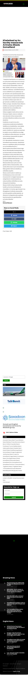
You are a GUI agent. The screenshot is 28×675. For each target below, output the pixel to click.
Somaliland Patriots (8, 464)
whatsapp (15, 222)
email (15, 219)
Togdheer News (17, 466)
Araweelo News (7, 440)
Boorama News (19, 442)
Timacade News (19, 464)
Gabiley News (17, 446)
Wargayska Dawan (16, 470)
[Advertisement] (14, 25)
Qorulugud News (11, 458)
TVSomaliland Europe (9, 468)
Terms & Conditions (20, 668)
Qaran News (8, 50)
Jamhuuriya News (8, 454)
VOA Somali (6, 482)
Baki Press (15, 440)
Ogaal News (13, 456)
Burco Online (6, 444)
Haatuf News (6, 450)
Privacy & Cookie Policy (8, 668)
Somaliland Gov (16, 462)
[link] (7, 203)
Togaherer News (7, 466)
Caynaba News (15, 444)
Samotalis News (14, 460)
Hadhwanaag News (16, 450)
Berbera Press (11, 442)
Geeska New (17, 448)
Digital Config (16, 671)
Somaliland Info (7, 462)
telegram (15, 226)
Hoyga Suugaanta (16, 452)
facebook (15, 215)
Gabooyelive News (8, 448)
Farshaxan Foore (7, 446)
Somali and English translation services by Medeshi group (12, 425)
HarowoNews (6, 452)
